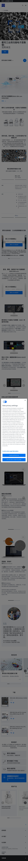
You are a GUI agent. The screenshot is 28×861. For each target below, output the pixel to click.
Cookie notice (6, 451)
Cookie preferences (14, 455)
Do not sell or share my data (14, 459)
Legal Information (14, 451)
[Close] (25, 400)
